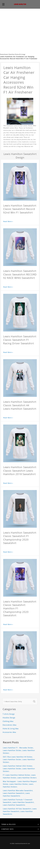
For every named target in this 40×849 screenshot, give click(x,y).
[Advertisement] (20, 30)
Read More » (8, 221)
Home (2, 54)
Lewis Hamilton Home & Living (15, 54)
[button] (3, 4)
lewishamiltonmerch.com (22, 843)
